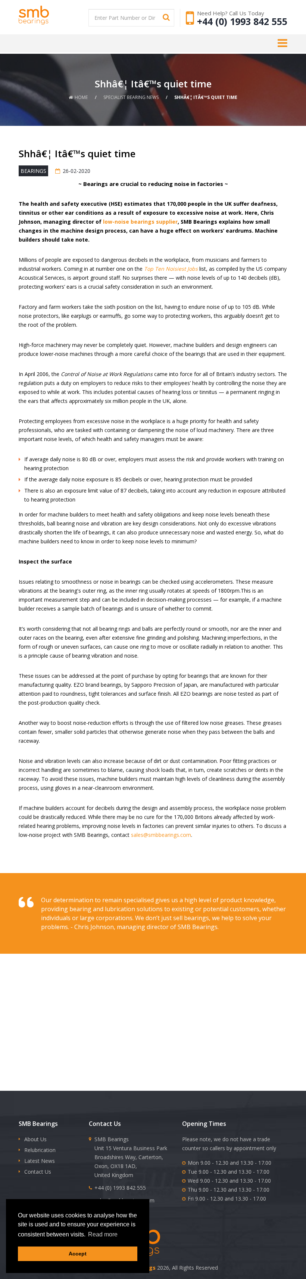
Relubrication (40, 1150)
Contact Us (37, 1171)
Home (81, 97)
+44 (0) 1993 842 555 (242, 21)
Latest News (39, 1160)
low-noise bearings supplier (140, 221)
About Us (35, 1139)
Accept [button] (78, 1254)
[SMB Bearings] (45, 15)
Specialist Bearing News (131, 97)
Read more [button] (103, 1234)
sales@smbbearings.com (161, 834)
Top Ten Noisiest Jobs (171, 268)
